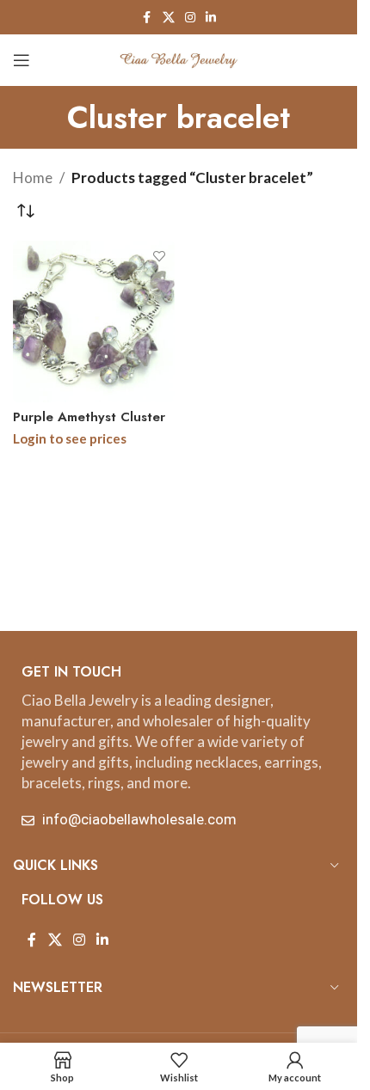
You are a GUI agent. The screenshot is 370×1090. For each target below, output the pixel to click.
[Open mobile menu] (21, 60)
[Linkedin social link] (210, 17)
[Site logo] (179, 58)
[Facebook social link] (147, 17)
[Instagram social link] (190, 17)
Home (32, 177)
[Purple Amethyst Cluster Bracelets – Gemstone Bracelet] (94, 321)
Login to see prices (69, 438)
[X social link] (168, 17)
